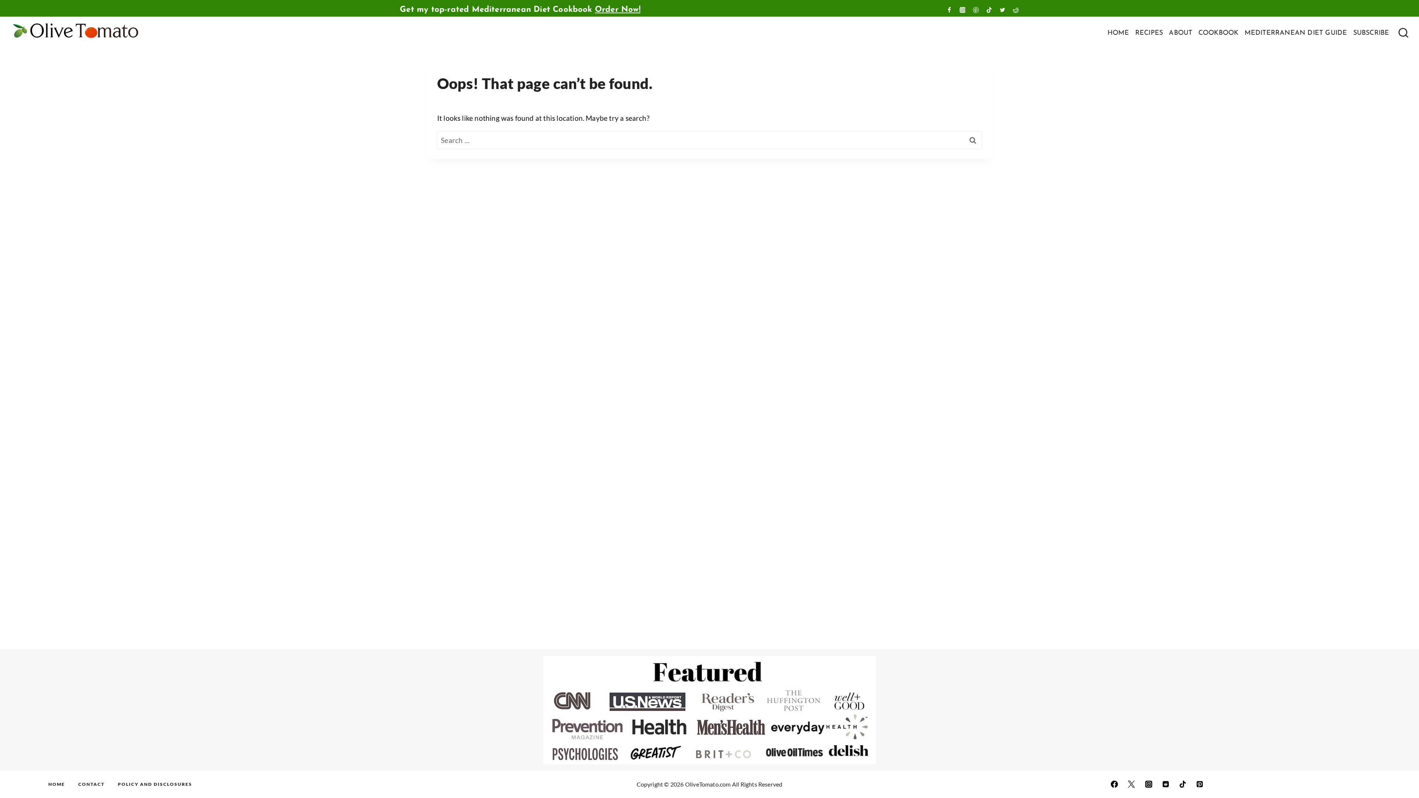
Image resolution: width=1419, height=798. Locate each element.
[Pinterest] (976, 10)
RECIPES (1149, 33)
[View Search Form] (1402, 34)
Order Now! (617, 10)
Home (56, 784)
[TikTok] (989, 10)
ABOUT (1180, 33)
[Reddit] (1016, 10)
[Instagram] (963, 10)
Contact (91, 784)
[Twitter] (1002, 10)
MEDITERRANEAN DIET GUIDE (1296, 33)
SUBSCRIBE (1371, 33)
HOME (1118, 33)
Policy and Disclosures (155, 784)
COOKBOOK (1218, 33)
